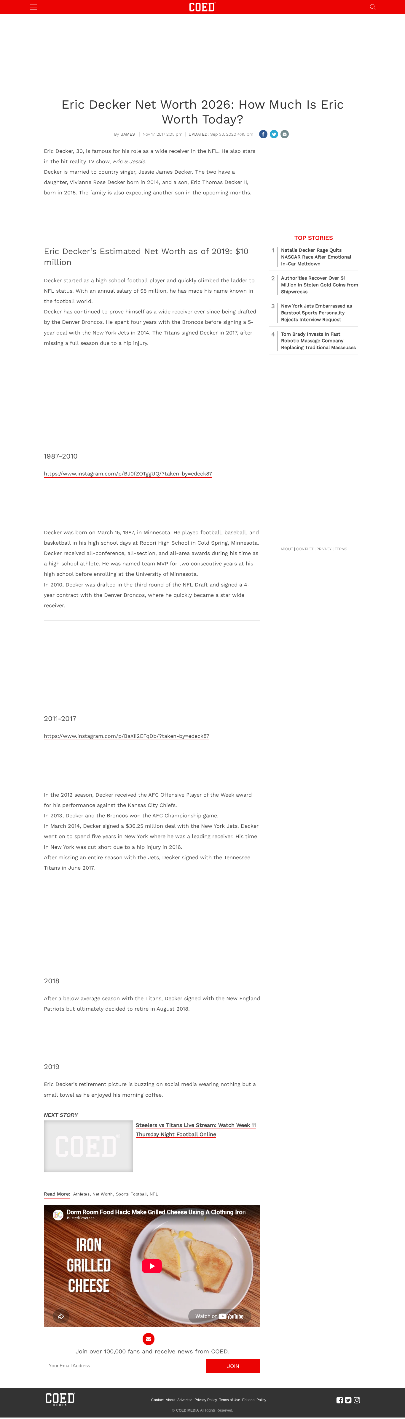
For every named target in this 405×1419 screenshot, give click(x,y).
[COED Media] (60, 1405)
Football (138, 1194)
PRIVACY (324, 549)
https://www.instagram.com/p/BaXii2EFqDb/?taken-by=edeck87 (126, 736)
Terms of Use (229, 1400)
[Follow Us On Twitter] (348, 1400)
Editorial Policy (254, 1400)
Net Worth (103, 1194)
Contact (157, 1400)
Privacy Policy (205, 1400)
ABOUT (286, 549)
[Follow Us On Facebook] (339, 1400)
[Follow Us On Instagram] (357, 1400)
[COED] (202, 6)
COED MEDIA (187, 1410)
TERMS (341, 549)
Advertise (184, 1400)
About (170, 1400)
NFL (154, 1194)
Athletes (81, 1194)
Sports (122, 1194)
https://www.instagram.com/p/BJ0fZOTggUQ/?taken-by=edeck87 (128, 473)
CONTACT (304, 549)
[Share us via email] (284, 134)
